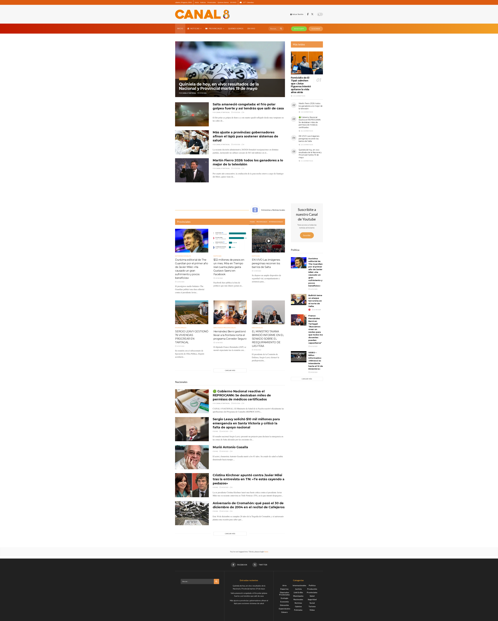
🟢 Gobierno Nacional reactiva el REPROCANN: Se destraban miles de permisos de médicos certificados (242, 395)
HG (217, 431)
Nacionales (257, 327)
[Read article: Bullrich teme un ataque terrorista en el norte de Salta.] (298, 299)
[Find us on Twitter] (312, 14)
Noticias (203, 2)
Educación (284, 605)
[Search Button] (280, 28)
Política (312, 585)
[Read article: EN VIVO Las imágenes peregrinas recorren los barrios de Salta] (268, 240)
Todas (252, 222)
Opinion (298, 606)
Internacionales (276, 222)
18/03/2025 (224, 451)
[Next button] (283, 69)
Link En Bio (298, 592)
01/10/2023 (313, 346)
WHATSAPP (299, 29)
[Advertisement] (230, 193)
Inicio (197, 2)
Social (312, 603)
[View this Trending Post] (309, 309)
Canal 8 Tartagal (189, 93)
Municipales (180, 327)
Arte (284, 585)
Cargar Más (230, 370)
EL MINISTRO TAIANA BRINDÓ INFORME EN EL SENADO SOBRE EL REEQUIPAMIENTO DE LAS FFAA (268, 339)
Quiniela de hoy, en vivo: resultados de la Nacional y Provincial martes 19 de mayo (310, 154)
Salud (312, 596)
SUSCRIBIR (316, 29)
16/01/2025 (313, 289)
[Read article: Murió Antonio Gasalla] (192, 457)
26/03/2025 (224, 431)
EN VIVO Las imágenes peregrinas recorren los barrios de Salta (266, 263)
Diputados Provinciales (224, 327)
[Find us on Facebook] (308, 14)
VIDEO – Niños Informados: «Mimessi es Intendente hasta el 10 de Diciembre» (315, 360)
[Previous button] (177, 69)
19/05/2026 (202, 93)
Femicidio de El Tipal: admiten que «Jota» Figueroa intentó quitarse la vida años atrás (301, 85)
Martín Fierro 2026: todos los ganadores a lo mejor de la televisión (311, 106)
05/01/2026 (236, 403)
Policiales (298, 610)
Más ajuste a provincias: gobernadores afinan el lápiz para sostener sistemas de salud (245, 136)
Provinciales (212, 2)
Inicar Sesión (297, 14)
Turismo (312, 606)
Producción (312, 589)
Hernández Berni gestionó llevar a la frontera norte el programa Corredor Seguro (229, 335)
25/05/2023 (313, 372)
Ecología (284, 598)
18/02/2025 (224, 487)
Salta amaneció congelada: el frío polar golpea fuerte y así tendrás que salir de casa (217, 84)
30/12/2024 (224, 511)
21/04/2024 (317, 309)
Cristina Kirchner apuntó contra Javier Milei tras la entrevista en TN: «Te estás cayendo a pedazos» (248, 479)
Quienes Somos (223, 2)
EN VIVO (233, 2)
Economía (284, 602)
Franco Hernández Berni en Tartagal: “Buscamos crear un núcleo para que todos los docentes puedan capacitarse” (315, 329)
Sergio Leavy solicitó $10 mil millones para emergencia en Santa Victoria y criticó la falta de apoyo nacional (246, 423)
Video (312, 610)
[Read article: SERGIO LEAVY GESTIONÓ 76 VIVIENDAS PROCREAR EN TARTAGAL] (191, 312)
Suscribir (307, 235)
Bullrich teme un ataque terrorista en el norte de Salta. (315, 300)
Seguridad (312, 599)
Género (284, 612)
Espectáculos (284, 609)
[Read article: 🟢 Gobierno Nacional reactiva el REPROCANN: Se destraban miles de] (192, 401)
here (266, 551)
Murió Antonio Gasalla (230, 447)
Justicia (298, 589)
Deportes (284, 589)
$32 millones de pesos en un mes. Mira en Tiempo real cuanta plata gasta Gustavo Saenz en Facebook (228, 267)
